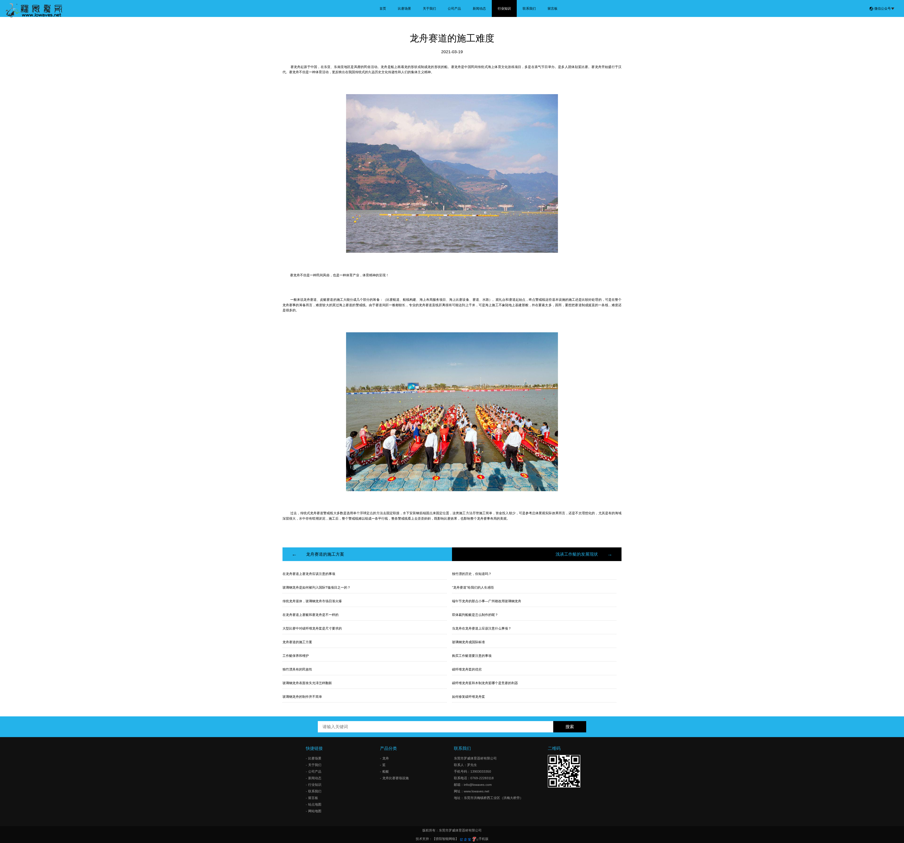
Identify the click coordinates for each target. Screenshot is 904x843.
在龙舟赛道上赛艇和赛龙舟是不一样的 (310, 615)
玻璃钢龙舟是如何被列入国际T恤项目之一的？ (316, 587)
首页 (382, 8)
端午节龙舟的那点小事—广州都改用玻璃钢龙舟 (486, 601)
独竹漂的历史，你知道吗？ (472, 574)
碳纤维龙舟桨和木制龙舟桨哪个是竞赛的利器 (485, 683)
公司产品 (454, 8)
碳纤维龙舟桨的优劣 (467, 669)
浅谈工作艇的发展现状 (577, 554)
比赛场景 (404, 8)
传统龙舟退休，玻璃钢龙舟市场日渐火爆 (312, 601)
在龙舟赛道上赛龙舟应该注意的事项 (308, 574)
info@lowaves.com (478, 785)
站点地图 (314, 804)
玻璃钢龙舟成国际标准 (468, 642)
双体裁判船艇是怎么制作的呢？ (475, 615)
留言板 (552, 8)
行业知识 (504, 8)
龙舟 (385, 758)
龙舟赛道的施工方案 (325, 554)
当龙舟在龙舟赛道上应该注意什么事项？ (481, 628)
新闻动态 (479, 8)
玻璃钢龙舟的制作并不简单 (302, 696)
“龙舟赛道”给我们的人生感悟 (473, 587)
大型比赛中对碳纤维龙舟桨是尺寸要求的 (312, 628)
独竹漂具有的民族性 (297, 669)
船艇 (385, 771)
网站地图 (314, 811)
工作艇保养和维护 (295, 656)
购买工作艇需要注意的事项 (472, 656)
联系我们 (529, 8)
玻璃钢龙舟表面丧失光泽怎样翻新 (307, 683)
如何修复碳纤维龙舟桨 (468, 696)
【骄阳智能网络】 (445, 839)
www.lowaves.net (476, 791)
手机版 (483, 839)
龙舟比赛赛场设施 (395, 778)
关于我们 (429, 8)
